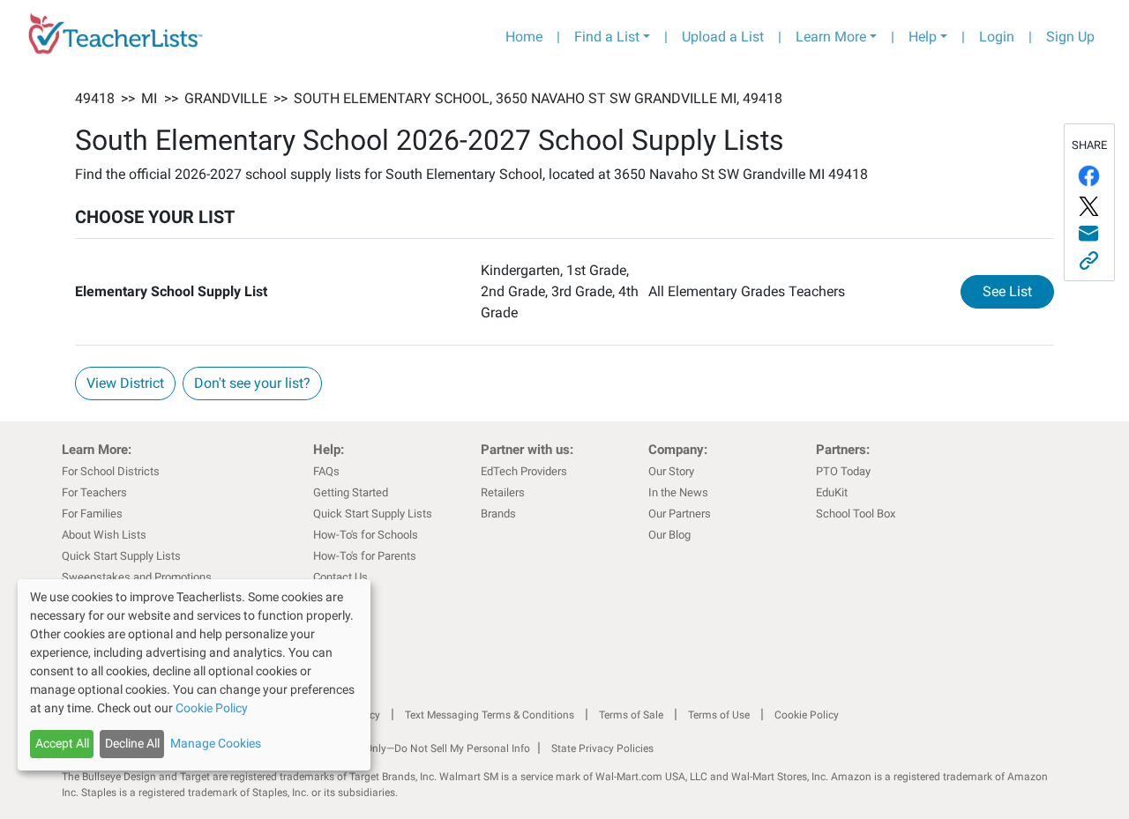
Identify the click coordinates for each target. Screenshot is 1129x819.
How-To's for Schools (365, 534)
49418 (95, 98)
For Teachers (94, 492)
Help (922, 36)
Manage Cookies (215, 743)
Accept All (62, 743)
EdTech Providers (524, 471)
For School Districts (111, 471)
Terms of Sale (631, 715)
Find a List (606, 36)
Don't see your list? (252, 383)
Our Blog (669, 534)
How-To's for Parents (364, 555)
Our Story (671, 471)
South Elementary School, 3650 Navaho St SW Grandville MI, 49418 (538, 98)
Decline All (132, 743)
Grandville (225, 98)
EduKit (832, 492)
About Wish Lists (104, 534)
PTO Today (843, 471)
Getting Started (350, 492)
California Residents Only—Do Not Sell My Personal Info (398, 748)
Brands (498, 513)
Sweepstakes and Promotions (137, 577)
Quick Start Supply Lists (121, 555)
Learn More (831, 36)
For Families (92, 513)
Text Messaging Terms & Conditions (489, 715)
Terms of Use (719, 715)
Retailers (503, 492)
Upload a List (723, 36)
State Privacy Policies (602, 748)
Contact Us (340, 577)
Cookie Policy (806, 715)
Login (996, 36)
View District (125, 383)
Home (523, 36)
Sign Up (1070, 36)
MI (149, 98)
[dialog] (194, 675)
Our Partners (679, 513)
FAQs (326, 471)
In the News (678, 492)
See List (1018, 291)
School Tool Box (855, 513)
